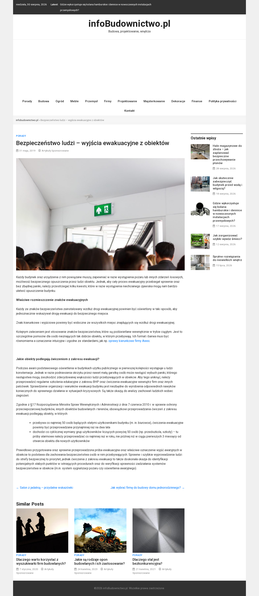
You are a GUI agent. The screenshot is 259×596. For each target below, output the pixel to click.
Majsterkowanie (154, 97)
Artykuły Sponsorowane (55, 146)
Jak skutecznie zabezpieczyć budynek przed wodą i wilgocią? (227, 179)
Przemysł (91, 97)
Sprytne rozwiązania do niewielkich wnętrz (227, 254)
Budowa (43, 97)
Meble (74, 97)
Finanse (197, 97)
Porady (27, 97)
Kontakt (129, 106)
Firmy (107, 97)
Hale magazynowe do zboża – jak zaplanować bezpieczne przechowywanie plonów (227, 150)
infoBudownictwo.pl (129, 19)
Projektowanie (127, 97)
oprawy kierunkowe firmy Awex (129, 337)
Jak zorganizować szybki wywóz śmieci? (83, 4)
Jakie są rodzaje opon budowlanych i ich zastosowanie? (99, 557)
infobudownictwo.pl (27, 116)
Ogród (60, 97)
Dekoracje (178, 97)
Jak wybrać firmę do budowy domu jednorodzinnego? (148, 483)
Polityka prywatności (222, 97)
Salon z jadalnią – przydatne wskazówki (44, 483)
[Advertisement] (129, 64)
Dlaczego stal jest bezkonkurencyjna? (147, 557)
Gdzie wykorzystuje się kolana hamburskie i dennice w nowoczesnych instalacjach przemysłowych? (227, 208)
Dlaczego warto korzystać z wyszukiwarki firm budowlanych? (41, 557)
